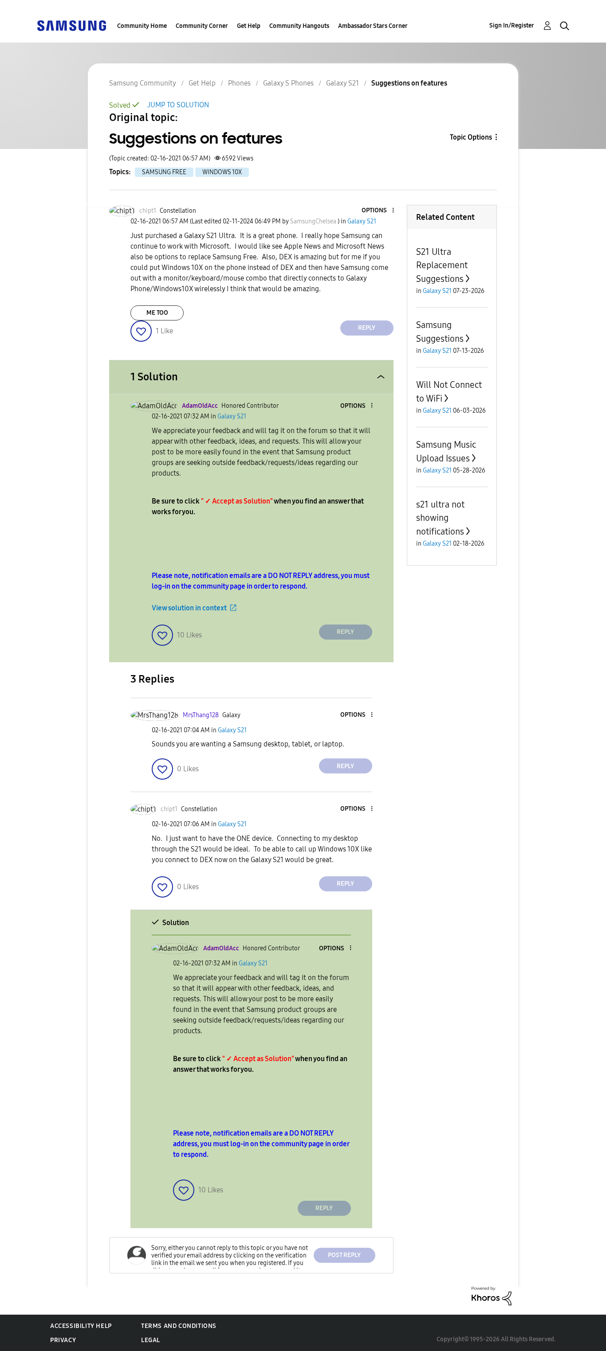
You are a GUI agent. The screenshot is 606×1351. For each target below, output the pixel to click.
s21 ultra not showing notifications (440, 518)
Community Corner (202, 26)
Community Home (142, 26)
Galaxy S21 (342, 83)
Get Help (248, 26)
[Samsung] (71, 25)
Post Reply (344, 1255)
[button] (378, 211)
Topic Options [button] (471, 137)
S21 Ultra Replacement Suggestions (442, 265)
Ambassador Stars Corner (373, 26)
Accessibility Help (81, 1326)
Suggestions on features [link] (409, 83)
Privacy (63, 1340)
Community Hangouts (299, 26)
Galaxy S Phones (288, 83)
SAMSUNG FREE (164, 172)
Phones (239, 83)
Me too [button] (157, 312)
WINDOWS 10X (222, 172)
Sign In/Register (511, 25)
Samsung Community (142, 83)
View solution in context (189, 608)
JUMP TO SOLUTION (178, 105)
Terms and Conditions (178, 1326)
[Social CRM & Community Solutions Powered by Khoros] (492, 1295)
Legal (150, 1340)
